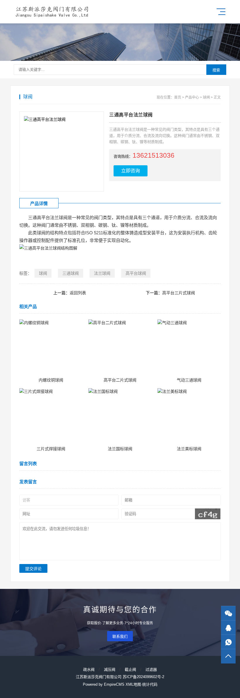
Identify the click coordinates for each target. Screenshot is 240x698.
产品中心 (192, 97)
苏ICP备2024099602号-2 (143, 677)
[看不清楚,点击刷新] (207, 513)
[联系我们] (228, 627)
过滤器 (151, 669)
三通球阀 (70, 273)
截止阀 (130, 669)
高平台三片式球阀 (178, 292)
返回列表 (78, 292)
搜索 (216, 70)
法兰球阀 (102, 273)
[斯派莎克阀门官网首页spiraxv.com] (53, 11)
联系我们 (120, 636)
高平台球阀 (136, 273)
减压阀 (109, 669)
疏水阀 (89, 669)
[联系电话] (228, 642)
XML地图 (133, 684)
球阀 (206, 97)
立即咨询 (130, 170)
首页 (177, 97)
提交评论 (33, 568)
